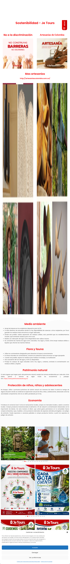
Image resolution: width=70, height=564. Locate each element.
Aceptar (35, 547)
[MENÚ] (64, 28)
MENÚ (64, 23)
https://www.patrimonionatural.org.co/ (16, 378)
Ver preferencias (35, 557)
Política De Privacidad (46, 561)
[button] (67, 532)
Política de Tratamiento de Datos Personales (28, 561)
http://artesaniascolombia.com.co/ (35, 78)
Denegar (35, 552)
